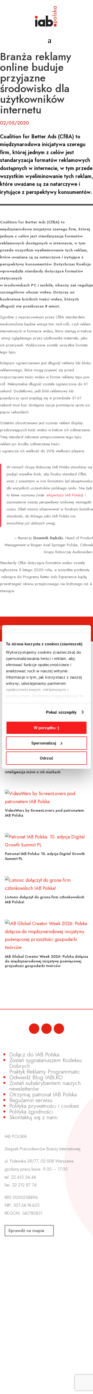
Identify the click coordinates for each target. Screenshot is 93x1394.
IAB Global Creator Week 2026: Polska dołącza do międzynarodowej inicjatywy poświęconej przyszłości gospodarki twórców (46, 961)
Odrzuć (46, 758)
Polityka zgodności (31, 1111)
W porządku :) (46, 728)
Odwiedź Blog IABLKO (36, 1077)
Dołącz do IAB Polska (34, 1054)
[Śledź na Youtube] (59, 1028)
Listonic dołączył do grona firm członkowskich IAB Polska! (44, 899)
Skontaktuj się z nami (33, 1117)
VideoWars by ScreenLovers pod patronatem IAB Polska (44, 813)
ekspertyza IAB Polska (64, 495)
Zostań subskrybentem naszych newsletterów (45, 1086)
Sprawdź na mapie (26, 1230)
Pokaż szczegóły (61, 712)
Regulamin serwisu (30, 1100)
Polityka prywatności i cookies (44, 1106)
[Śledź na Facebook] (34, 1028)
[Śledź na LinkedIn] (46, 1028)
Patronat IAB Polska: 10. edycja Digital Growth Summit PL (45, 856)
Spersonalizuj (43, 743)
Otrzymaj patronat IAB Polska (43, 1094)
